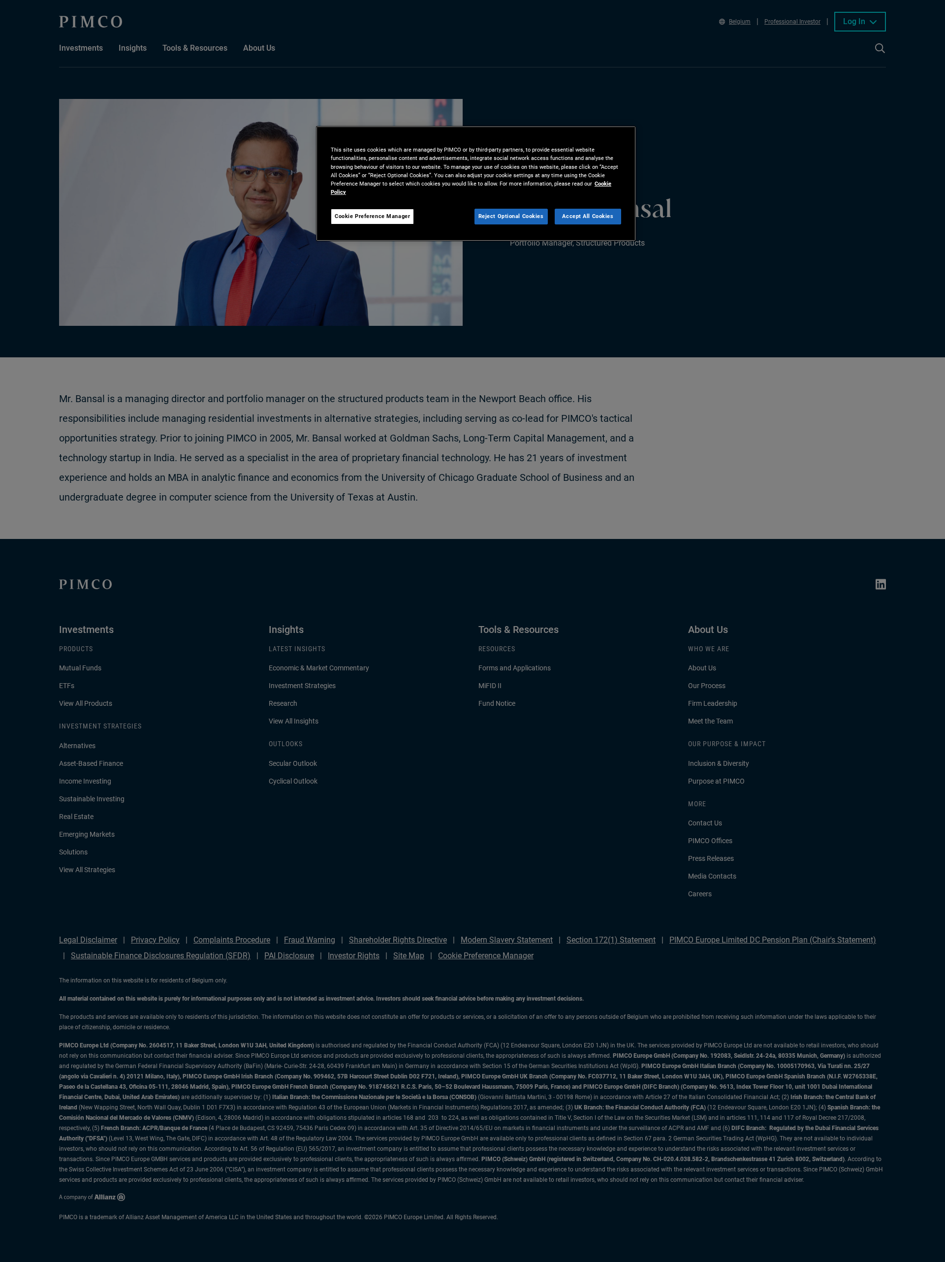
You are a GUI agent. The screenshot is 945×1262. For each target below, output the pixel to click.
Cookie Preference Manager (372, 216)
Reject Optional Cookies (511, 216)
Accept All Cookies (587, 216)
